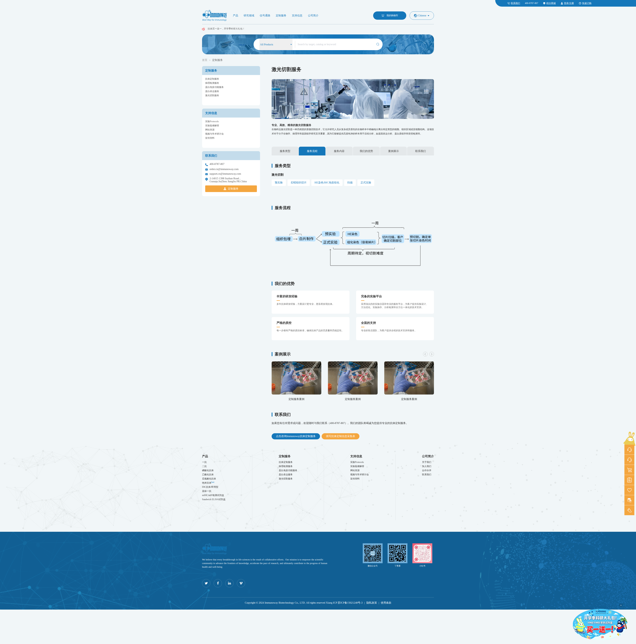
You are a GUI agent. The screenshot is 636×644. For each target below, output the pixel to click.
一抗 (204, 462)
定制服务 (281, 15)
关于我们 (426, 462)
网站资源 (209, 129)
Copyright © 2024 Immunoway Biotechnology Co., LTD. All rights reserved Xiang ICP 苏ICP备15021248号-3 (304, 602)
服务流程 (312, 151)
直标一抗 (206, 491)
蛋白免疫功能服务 (214, 87)
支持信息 (297, 15)
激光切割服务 (212, 95)
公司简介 (313, 15)
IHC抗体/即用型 (210, 487)
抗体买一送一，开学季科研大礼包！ (226, 30)
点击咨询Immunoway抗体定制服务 (296, 436)
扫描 (350, 182)
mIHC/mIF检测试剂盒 (213, 495)
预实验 (279, 182)
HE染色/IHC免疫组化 (327, 182)
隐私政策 (371, 602)
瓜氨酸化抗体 (209, 478)
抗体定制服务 (212, 79)
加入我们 (426, 466)
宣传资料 (209, 138)
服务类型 (285, 151)
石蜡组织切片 (299, 182)
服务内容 (339, 151)
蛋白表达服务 (212, 91)
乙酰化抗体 (208, 474)
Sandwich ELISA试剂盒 (214, 499)
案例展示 (393, 151)
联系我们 (420, 151)
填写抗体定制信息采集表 (340, 436)
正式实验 (366, 182)
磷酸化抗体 (208, 470)
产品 (235, 15)
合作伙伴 (426, 470)
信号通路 (265, 15)
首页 (204, 60)
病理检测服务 (212, 83)
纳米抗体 (208, 482)
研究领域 (249, 15)
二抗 (204, 466)
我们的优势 (366, 151)
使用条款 (386, 602)
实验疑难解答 (212, 125)
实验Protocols (212, 121)
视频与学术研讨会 (214, 134)
